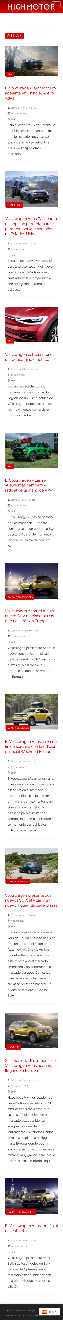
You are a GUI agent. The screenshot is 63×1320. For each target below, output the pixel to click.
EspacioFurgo (10, 1315)
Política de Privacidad (37, 1315)
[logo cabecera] (31, 6)
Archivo (22, 1315)
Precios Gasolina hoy (16, 1310)
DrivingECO (32, 1310)
